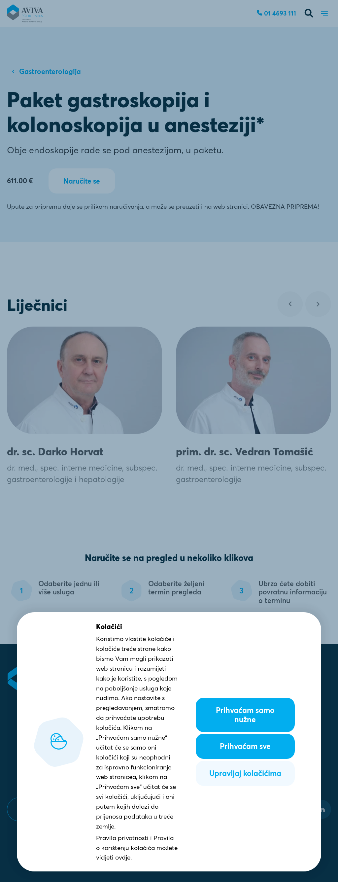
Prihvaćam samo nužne (245, 715)
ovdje (122, 857)
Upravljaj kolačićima (245, 773)
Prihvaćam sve (245, 746)
